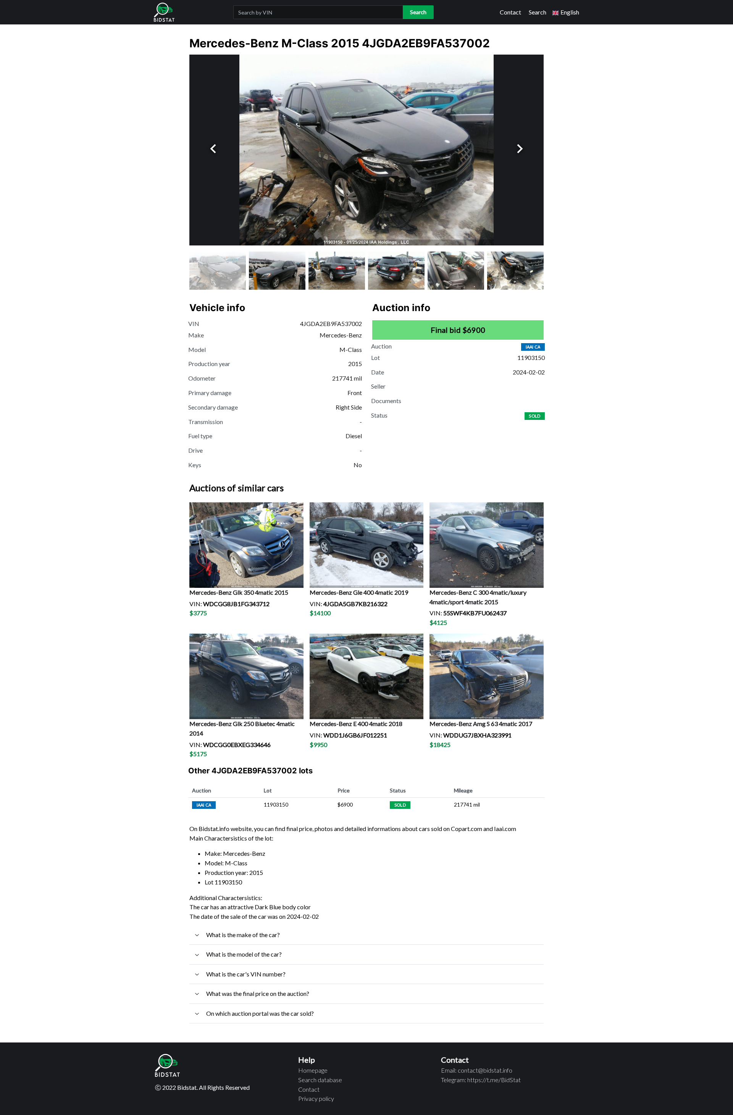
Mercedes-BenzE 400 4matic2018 (356, 723)
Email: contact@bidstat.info (476, 1070)
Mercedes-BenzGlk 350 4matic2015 (238, 592)
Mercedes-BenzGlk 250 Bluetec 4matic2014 (242, 728)
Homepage (313, 1070)
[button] (565, 12)
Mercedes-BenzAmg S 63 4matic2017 (480, 723)
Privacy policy (316, 1098)
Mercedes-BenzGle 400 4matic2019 (359, 592)
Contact (510, 12)
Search (537, 12)
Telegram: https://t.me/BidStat (481, 1079)
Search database (320, 1079)
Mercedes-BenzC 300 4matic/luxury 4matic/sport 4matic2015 (477, 597)
